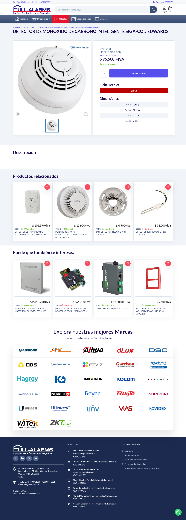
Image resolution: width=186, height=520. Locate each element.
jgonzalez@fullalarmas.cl (105, 488)
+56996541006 (79, 475)
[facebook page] (16, 458)
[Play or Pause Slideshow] (18, 113)
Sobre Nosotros (132, 455)
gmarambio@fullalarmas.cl (83, 472)
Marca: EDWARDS (109, 55)
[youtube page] (36, 458)
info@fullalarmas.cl (31, 485)
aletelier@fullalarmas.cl (107, 461)
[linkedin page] (22, 458)
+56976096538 (79, 464)
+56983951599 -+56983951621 (41, 482)
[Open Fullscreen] (86, 113)
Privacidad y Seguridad (135, 464)
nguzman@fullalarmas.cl (106, 504)
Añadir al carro (139, 73)
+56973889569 (79, 506)
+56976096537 (79, 499)
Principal (23, 18)
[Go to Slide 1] (52, 125)
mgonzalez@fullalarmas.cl (106, 496)
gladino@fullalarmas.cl (103, 480)
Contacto (104, 18)
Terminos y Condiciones (136, 459)
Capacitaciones (83, 18)
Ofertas (62, 18)
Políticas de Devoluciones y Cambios (142, 468)
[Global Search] (153, 9)
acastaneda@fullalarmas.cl (84, 453)
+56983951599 (44, 2)
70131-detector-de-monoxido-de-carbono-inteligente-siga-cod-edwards (69, 27)
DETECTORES (29, 27)
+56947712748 (79, 456)
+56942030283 (79, 483)
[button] (170, 9)
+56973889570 (79, 491)
